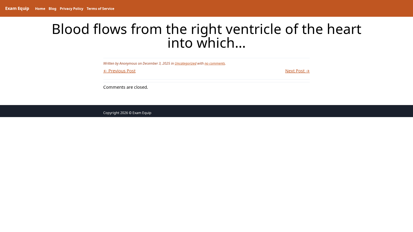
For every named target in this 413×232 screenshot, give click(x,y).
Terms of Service (100, 8)
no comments (215, 63)
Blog (52, 8)
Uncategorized (185, 63)
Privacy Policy (71, 8)
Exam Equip (17, 8)
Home (40, 8)
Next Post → (297, 71)
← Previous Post (119, 71)
